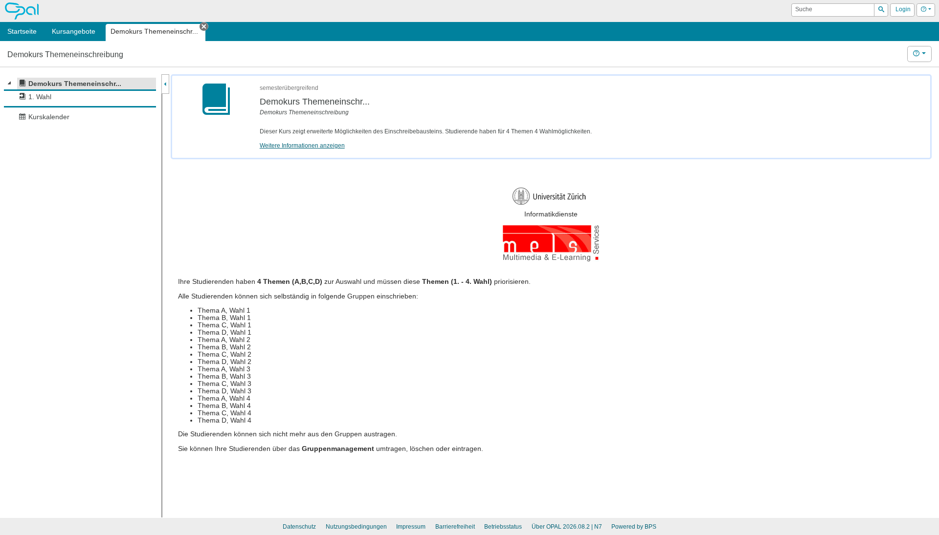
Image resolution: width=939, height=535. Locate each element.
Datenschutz (299, 526)
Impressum (410, 526)
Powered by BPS (633, 526)
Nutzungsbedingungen (356, 526)
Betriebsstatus (503, 526)
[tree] (80, 100)
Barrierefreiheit (455, 526)
